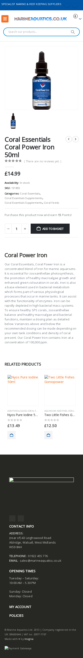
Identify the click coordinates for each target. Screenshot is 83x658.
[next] (75, 139)
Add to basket (53, 229)
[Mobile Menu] (5, 18)
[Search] (73, 32)
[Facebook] (67, 4)
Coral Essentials (30, 193)
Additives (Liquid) (17, 410)
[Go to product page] (23, 390)
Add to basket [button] (11, 435)
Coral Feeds (51, 202)
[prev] (68, 139)
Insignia (29, 639)
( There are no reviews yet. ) (42, 161)
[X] (75, 4)
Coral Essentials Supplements (23, 198)
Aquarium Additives (55, 410)
